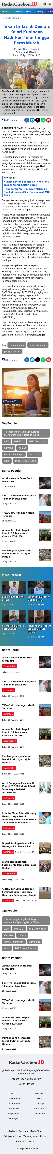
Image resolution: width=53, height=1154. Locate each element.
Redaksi (13, 1131)
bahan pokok (17, 345)
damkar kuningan (13, 454)
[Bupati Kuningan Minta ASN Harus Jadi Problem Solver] (45, 848)
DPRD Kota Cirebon (25, 460)
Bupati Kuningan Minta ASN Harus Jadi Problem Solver (18, 845)
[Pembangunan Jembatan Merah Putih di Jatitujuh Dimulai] (45, 555)
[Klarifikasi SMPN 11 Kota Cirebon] (14, 616)
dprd (6, 460)
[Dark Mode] (44, 4)
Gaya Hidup (39, 1113)
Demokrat (34, 454)
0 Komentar (11, 120)
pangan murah (12, 351)
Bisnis (29, 11)
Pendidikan (8, 690)
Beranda (6, 18)
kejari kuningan (38, 345)
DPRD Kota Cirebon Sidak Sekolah (38, 598)
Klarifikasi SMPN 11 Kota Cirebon (13, 627)
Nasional (17, 11)
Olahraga (39, 11)
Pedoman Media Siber (31, 1131)
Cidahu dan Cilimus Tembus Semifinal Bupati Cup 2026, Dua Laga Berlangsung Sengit (19, 892)
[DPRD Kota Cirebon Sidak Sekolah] (39, 587)
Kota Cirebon (9, 666)
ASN (6, 441)
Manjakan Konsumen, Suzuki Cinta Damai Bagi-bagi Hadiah (19, 865)
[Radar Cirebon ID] (19, 4)
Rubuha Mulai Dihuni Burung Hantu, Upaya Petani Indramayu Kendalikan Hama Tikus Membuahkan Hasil (19, 818)
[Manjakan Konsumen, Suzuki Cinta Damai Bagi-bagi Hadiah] (45, 866)
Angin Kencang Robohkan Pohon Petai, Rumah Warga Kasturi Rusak (27, 183)
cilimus (22, 447)
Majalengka (9, 768)
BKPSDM (19, 441)
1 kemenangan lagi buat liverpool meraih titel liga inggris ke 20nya (22, 433)
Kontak (44, 1136)
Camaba (8, 447)
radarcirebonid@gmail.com (26, 1078)
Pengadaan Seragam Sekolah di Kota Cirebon (39, 629)
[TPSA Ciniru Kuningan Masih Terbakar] (45, 517)
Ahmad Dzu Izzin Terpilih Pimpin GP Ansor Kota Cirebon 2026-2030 (16, 533)
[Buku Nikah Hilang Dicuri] (14, 587)
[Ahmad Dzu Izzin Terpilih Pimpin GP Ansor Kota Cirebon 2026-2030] (45, 535)
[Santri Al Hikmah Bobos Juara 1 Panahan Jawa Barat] (45, 500)
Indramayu (8, 798)
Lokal (4, 11)
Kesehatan (39, 1108)
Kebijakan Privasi (12, 1136)
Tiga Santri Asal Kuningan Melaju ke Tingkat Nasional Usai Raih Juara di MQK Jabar (27, 192)
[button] (5, 11)
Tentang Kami (30, 1136)
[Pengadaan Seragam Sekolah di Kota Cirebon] (39, 616)
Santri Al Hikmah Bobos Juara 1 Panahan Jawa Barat (19, 497)
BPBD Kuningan (37, 441)
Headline (18, 18)
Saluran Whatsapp (25, 1141)
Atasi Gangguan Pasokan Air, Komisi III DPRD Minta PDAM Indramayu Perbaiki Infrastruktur (18, 788)
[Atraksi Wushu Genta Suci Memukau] (45, 483)
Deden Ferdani (31, 49)
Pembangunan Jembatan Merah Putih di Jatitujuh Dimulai (16, 553)
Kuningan (8, 713)
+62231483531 (26, 1084)
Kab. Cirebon (13, 1103)
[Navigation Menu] (49, 4)
